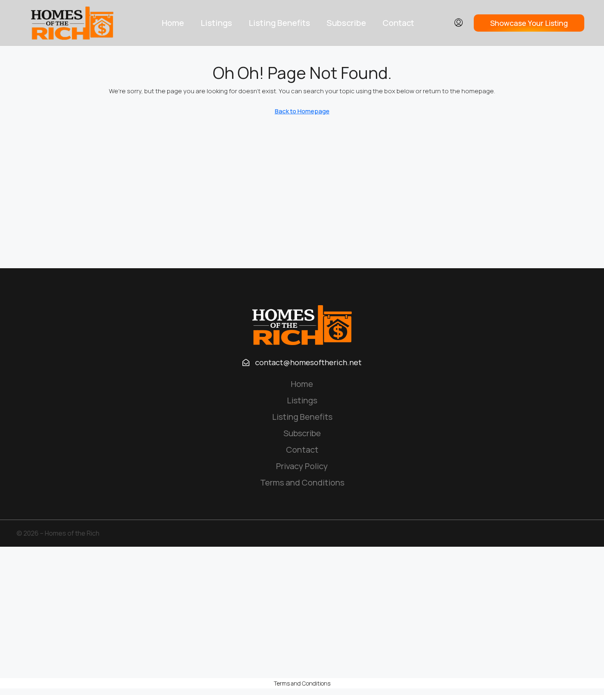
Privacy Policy (302, 466)
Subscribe (346, 22)
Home (173, 22)
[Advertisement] (302, 612)
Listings (216, 22)
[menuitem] (458, 23)
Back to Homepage (302, 111)
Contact (398, 22)
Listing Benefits (279, 22)
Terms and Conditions (302, 482)
